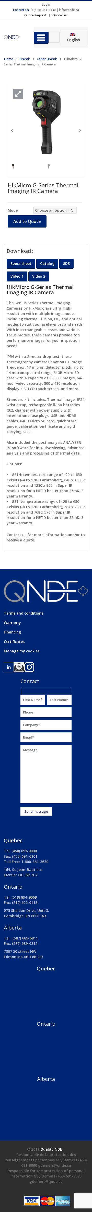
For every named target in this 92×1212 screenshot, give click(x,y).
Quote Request (35, 15)
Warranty (12, 622)
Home (8, 59)
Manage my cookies (21, 651)
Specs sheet (20, 263)
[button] (18, 94)
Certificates (14, 641)
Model (13, 210)
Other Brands (47, 59)
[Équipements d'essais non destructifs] (15, 37)
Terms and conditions (23, 613)
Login (46, 4)
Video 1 (17, 276)
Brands (24, 59)
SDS (66, 263)
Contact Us (21, 10)
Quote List (60, 15)
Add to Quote (27, 221)
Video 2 (38, 276)
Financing (12, 632)
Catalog (47, 263)
